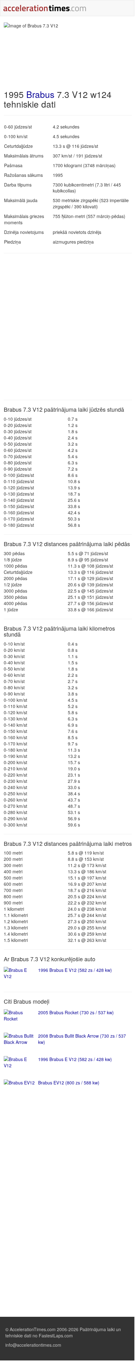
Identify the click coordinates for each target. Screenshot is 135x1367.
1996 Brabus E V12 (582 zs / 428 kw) (75, 970)
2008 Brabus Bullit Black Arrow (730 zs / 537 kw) (82, 1039)
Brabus (40, 94)
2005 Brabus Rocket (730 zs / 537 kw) (76, 1012)
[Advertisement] (67, 326)
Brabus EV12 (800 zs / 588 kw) (68, 1082)
